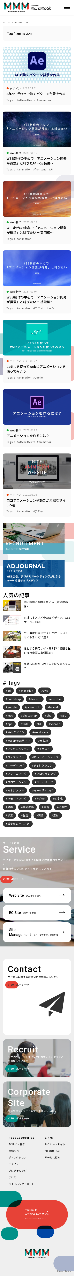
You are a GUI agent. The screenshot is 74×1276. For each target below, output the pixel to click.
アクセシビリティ (18, 749)
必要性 (63, 807)
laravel (53, 707)
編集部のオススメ (19, 824)
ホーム (6, 22)
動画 (10, 807)
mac (10, 715)
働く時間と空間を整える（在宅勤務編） (46, 604)
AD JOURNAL (52, 1150)
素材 (56, 815)
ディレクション (43, 765)
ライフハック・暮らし (22, 1183)
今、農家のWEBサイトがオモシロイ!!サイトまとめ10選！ (46, 635)
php (49, 715)
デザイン (14, 1164)
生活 (25, 815)
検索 (10, 815)
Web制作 (14, 1150)
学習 (46, 807)
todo (25, 724)
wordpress (41, 732)
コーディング (16, 765)
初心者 (41, 799)
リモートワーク (17, 799)
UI (39, 724)
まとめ (44, 740)
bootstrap (14, 699)
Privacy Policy (64, 1271)
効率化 (58, 799)
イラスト (44, 749)
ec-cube (55, 699)
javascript (33, 707)
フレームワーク (17, 774)
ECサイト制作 (17, 1144)
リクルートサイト (55, 1144)
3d (9, 690)
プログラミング (46, 774)
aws (45, 690)
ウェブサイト (16, 757)
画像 (41, 815)
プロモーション (17, 782)
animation (21, 22)
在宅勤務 (28, 807)
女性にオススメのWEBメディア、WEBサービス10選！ (47, 619)
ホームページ (45, 782)
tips (10, 724)
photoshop (30, 715)
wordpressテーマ (19, 740)
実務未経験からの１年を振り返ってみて (47, 666)
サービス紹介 (52, 1157)
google (12, 707)
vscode (55, 724)
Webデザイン (16, 732)
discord (35, 699)
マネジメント (16, 790)
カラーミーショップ (46, 757)
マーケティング (43, 790)
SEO (64, 715)
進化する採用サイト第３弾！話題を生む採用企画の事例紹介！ (47, 650)
